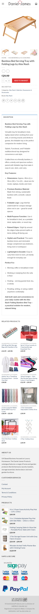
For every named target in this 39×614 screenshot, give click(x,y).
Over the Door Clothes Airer (9, 440)
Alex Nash (9, 96)
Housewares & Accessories (19, 58)
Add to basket (21, 80)
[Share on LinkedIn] (23, 100)
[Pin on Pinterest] (19, 100)
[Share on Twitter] (11, 100)
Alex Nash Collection (15, 90)
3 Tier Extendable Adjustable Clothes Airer (29, 408)
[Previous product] (7, 71)
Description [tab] (8, 117)
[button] (3, 3)
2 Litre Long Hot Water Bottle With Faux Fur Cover (9, 409)
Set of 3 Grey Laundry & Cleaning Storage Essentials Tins (28, 347)
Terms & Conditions (9, 492)
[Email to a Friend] (15, 100)
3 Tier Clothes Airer (27, 439)
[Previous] (5, 29)
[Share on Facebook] (7, 100)
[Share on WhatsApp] (3, 100)
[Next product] (3, 71)
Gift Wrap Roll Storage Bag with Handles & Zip (9, 346)
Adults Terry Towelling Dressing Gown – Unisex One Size (10, 378)
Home (4, 58)
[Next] (34, 29)
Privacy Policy (7, 497)
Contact (5, 484)
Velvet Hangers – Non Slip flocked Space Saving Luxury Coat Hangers (29, 378)
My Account (6, 488)
